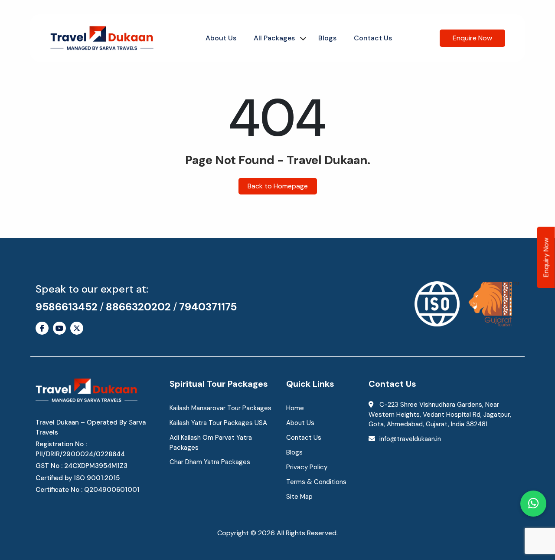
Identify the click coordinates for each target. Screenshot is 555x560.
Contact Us (373, 38)
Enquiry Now (546, 257)
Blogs (327, 38)
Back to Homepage (278, 186)
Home (295, 408)
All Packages (274, 38)
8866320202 (138, 306)
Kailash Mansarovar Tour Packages (220, 408)
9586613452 (67, 306)
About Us (221, 38)
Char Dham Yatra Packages (210, 462)
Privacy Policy (306, 467)
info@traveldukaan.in (410, 439)
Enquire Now (472, 38)
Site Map (299, 496)
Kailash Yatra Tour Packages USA (218, 422)
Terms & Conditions (316, 482)
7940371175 (208, 306)
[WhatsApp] (533, 504)
